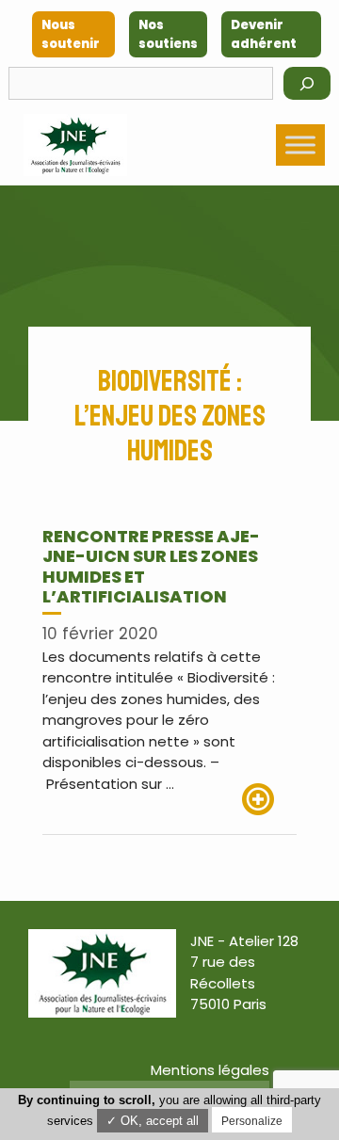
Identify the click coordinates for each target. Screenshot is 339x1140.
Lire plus (269, 799)
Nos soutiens (168, 34)
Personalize (251, 1121)
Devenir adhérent (264, 34)
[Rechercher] (307, 83)
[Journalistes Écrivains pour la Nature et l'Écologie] (75, 144)
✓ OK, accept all (152, 1121)
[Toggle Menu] (300, 144)
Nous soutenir (70, 34)
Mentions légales (210, 1070)
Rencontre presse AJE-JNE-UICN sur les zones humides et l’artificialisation (151, 566)
